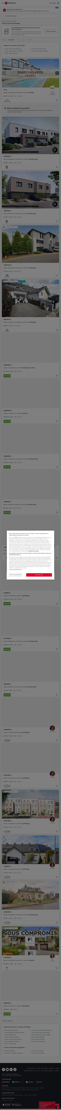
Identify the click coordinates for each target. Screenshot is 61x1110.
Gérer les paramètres (15, 574)
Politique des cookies (33, 551)
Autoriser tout (39, 574)
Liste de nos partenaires (15, 569)
